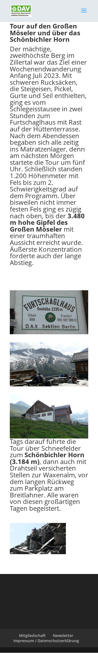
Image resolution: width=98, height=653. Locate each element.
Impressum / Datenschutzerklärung (46, 640)
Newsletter (63, 635)
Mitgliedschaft (32, 635)
